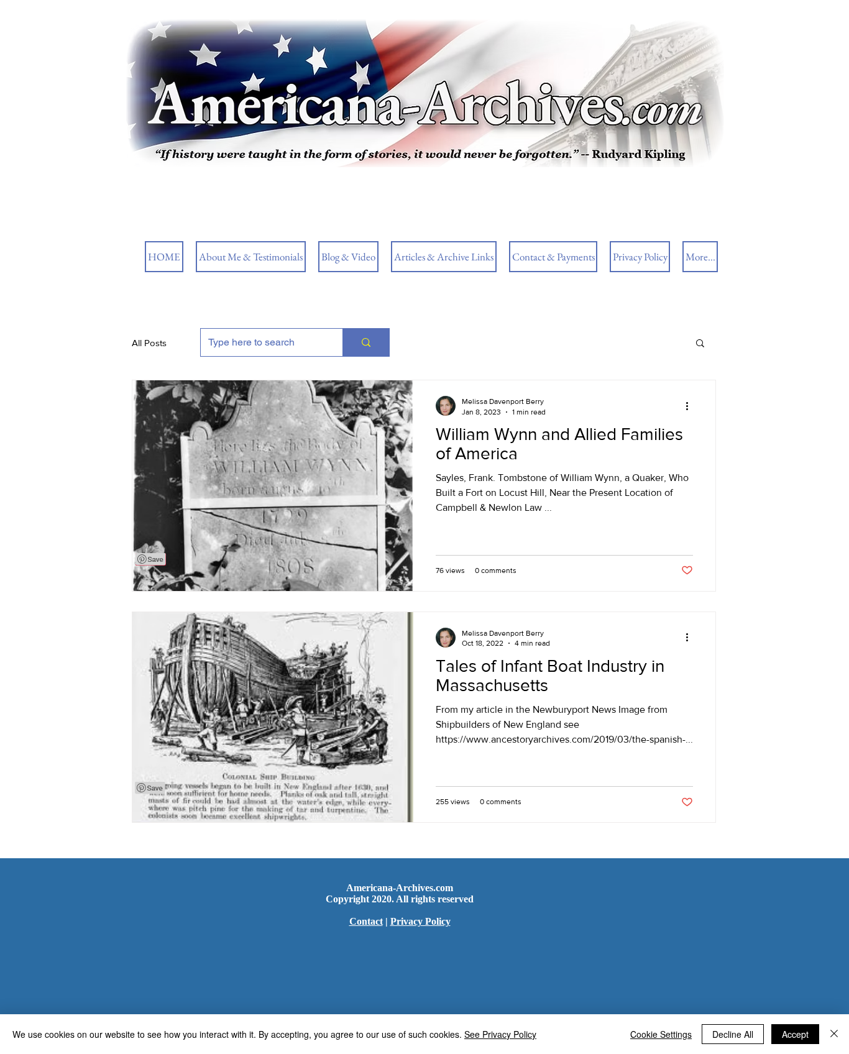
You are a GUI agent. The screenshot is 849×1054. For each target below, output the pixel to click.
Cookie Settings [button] (661, 1034)
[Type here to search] (365, 342)
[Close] (834, 1034)
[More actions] (691, 405)
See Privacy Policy (500, 1034)
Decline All (732, 1034)
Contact (366, 921)
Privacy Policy (420, 921)
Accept (795, 1034)
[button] (700, 344)
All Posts (149, 342)
